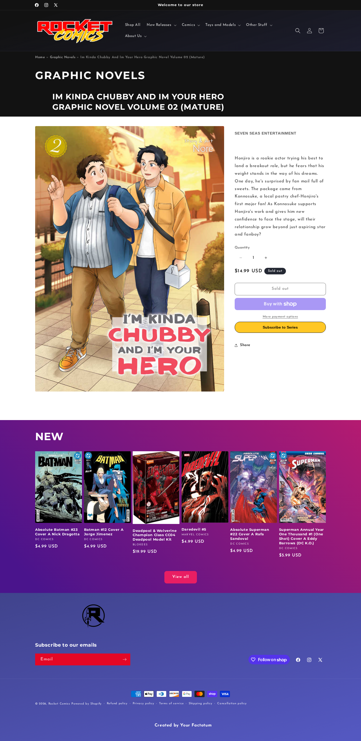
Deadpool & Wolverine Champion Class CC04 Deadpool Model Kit (155, 534)
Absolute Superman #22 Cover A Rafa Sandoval (249, 534)
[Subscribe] (124, 659)
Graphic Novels (62, 57)
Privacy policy (143, 703)
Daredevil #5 (194, 529)
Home (40, 57)
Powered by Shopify (86, 703)
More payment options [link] (280, 316)
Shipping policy (200, 703)
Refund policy (117, 703)
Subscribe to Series (280, 327)
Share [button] (245, 345)
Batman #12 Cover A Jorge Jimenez (104, 531)
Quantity (242, 247)
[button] (161, 25)
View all (180, 577)
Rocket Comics (59, 703)
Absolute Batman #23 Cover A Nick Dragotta (57, 531)
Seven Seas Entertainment (266, 133)
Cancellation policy (232, 703)
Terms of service (171, 703)
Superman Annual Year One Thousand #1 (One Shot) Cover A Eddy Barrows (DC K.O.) (301, 536)
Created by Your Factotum (183, 725)
